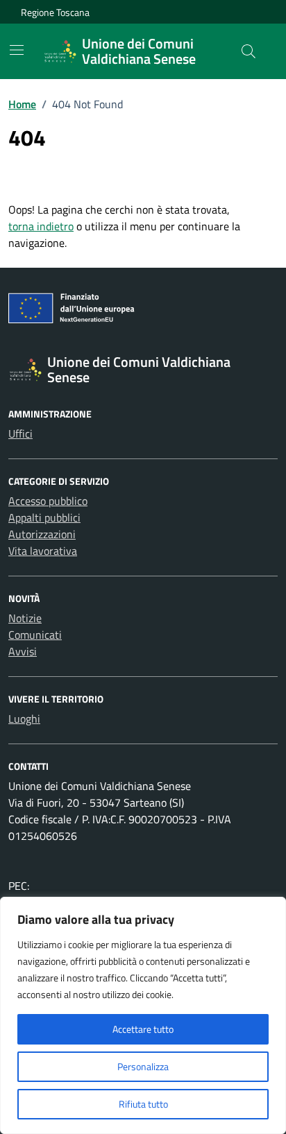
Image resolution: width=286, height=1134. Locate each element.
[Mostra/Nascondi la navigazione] (16, 50)
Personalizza (143, 1066)
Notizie (25, 618)
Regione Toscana (55, 12)
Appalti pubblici (44, 517)
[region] (143, 1015)
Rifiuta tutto (143, 1104)
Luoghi (24, 718)
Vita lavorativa (42, 550)
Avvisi (22, 651)
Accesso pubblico (47, 500)
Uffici (20, 433)
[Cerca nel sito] (248, 51)
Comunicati (35, 634)
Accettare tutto (143, 1029)
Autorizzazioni (42, 534)
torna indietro (41, 226)
